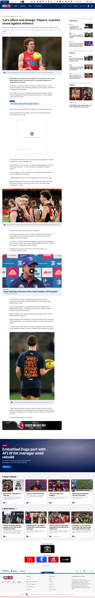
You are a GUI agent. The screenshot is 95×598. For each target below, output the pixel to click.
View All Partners (46, 565)
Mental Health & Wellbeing (31, 581)
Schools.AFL (51, 586)
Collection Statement (19, 582)
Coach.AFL (51, 581)
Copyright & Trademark (61, 594)
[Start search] (84, 6)
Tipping (75, 5)
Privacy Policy (13, 582)
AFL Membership (52, 589)
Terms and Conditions (41, 594)
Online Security (70, 594)
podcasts (75, 102)
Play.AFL (50, 578)
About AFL (28, 578)
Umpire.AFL (51, 584)
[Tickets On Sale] (32, 425)
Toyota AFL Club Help (30, 584)
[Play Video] (32, 271)
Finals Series (38, 6)
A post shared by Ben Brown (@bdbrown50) (32, 153)
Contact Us (28, 589)
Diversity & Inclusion (30, 586)
